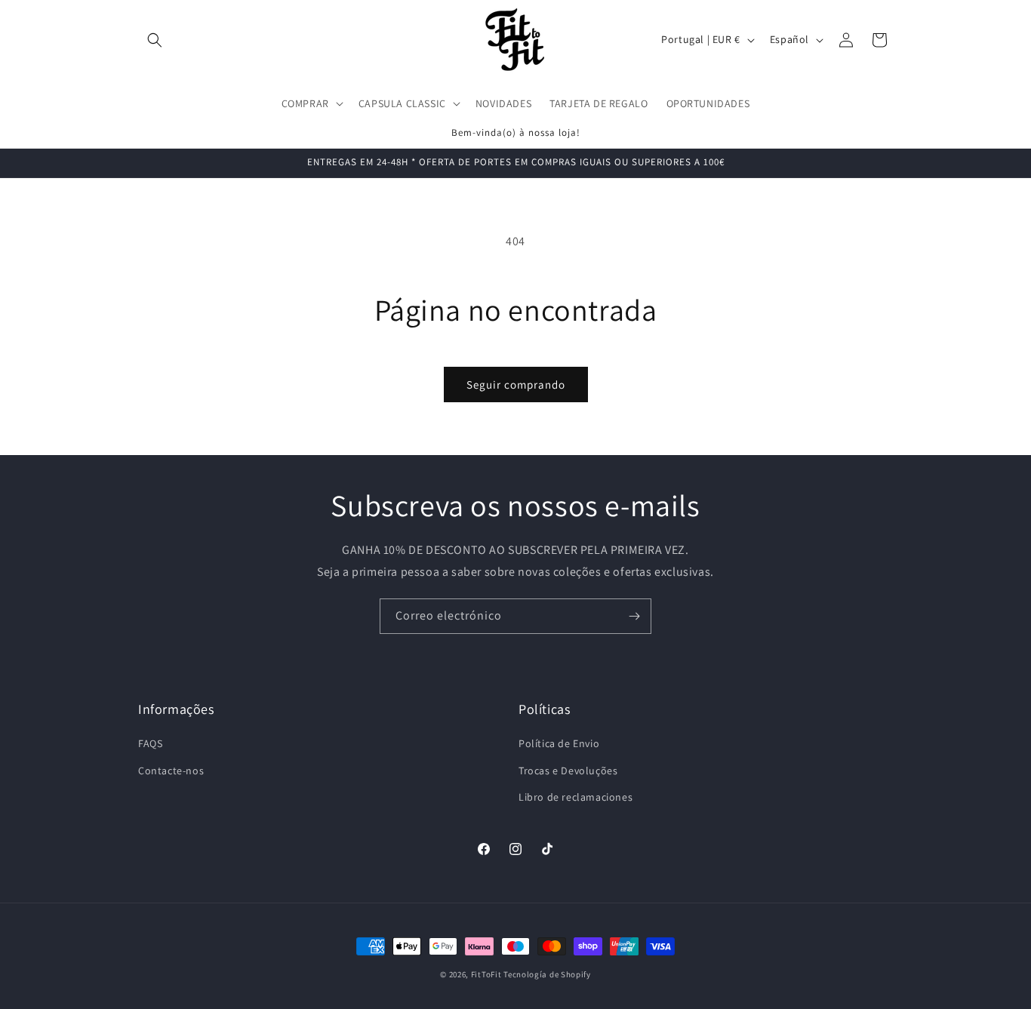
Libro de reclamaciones (575, 797)
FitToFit (486, 974)
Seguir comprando (515, 384)
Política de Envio (559, 743)
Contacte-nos (171, 770)
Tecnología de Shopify (547, 974)
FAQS (150, 743)
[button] (154, 40)
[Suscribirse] (634, 616)
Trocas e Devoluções (568, 770)
